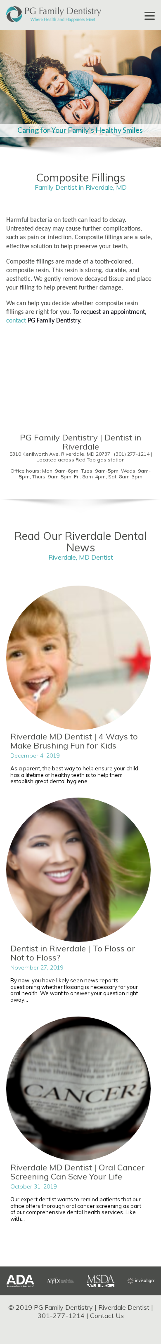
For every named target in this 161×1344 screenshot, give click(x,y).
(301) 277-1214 (131, 454)
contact (16, 321)
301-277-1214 (61, 1315)
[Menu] (149, 15)
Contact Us (107, 1315)
